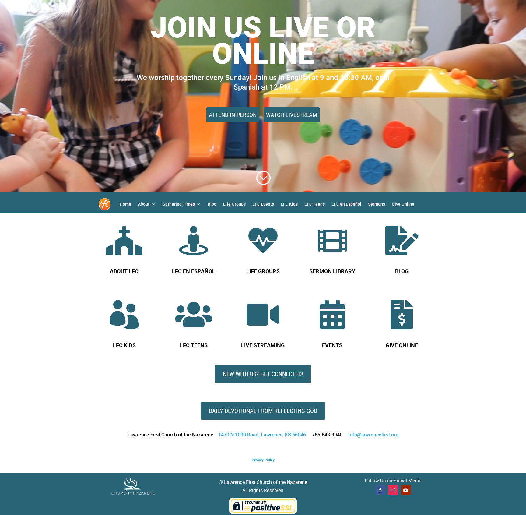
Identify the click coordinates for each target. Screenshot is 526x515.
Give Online (403, 204)
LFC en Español (346, 204)
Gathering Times (178, 204)
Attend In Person (233, 114)
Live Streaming (263, 345)
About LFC (124, 271)
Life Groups (234, 204)
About (143, 204)
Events (332, 345)
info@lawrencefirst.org (373, 435)
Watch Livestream (291, 114)
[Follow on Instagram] (393, 490)
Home (125, 204)
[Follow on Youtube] (406, 490)
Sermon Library (332, 271)
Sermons (376, 204)
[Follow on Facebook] (380, 490)
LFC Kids (289, 204)
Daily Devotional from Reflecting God (263, 410)
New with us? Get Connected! (263, 374)
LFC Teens (314, 204)
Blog (212, 204)
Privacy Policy (263, 460)
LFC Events (263, 204)
